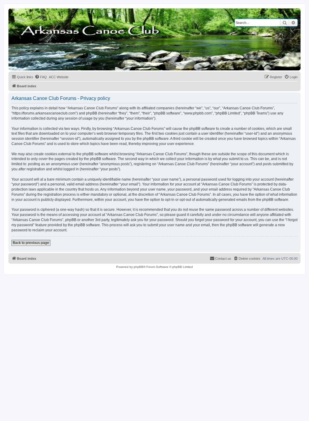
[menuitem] (41, 77)
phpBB (138, 266)
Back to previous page (31, 243)
